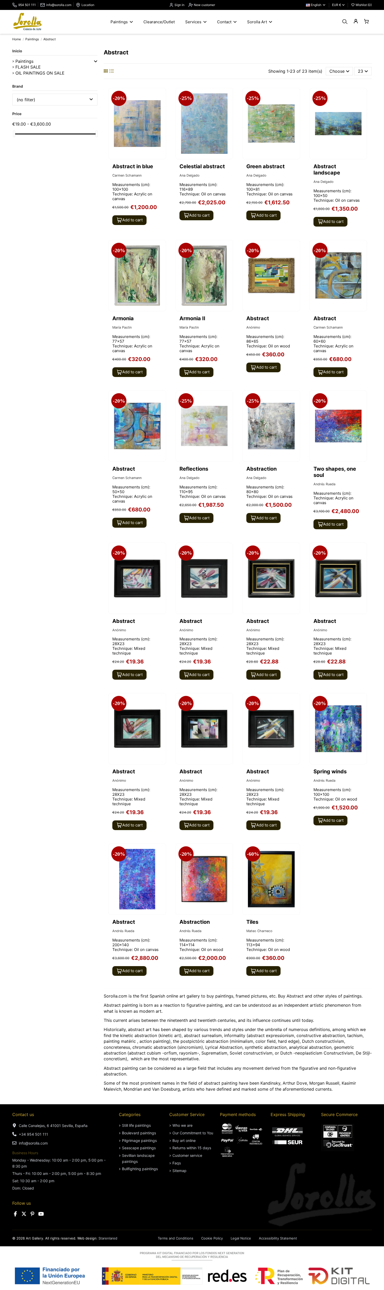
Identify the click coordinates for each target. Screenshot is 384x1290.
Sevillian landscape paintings (138, 1158)
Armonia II (192, 318)
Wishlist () (363, 5)
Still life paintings (136, 1125)
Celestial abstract (202, 166)
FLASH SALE (28, 67)
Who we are (182, 1125)
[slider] (14, 134)
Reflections (193, 469)
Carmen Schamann (127, 175)
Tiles (252, 922)
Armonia (123, 318)
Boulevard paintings (139, 1133)
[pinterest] (32, 1214)
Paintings (24, 61)
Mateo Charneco (259, 931)
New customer (204, 5)
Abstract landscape (326, 169)
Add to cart (132, 219)
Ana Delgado (189, 175)
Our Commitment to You (192, 1133)
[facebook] (15, 1214)
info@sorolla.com (58, 5)
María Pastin (122, 327)
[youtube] (41, 1214)
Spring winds (330, 771)
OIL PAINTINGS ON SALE (40, 73)
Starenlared (107, 1238)
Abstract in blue (132, 166)
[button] (95, 61)
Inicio (17, 51)
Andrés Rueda (324, 484)
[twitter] (24, 1214)
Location (88, 5)
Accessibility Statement (278, 1238)
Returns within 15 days (191, 1148)
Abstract (257, 318)
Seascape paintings (139, 1148)
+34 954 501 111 (33, 1134)
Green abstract (265, 166)
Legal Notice (241, 1238)
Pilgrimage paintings (139, 1140)
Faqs (176, 1163)
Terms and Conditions (175, 1238)
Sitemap (179, 1170)
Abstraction (261, 469)
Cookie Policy (212, 1238)
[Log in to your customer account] (355, 22)
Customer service (187, 1155)
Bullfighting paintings (140, 1169)
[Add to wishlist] (161, 96)
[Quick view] (161, 106)
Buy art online (184, 1140)
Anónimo (253, 327)
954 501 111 (27, 5)
